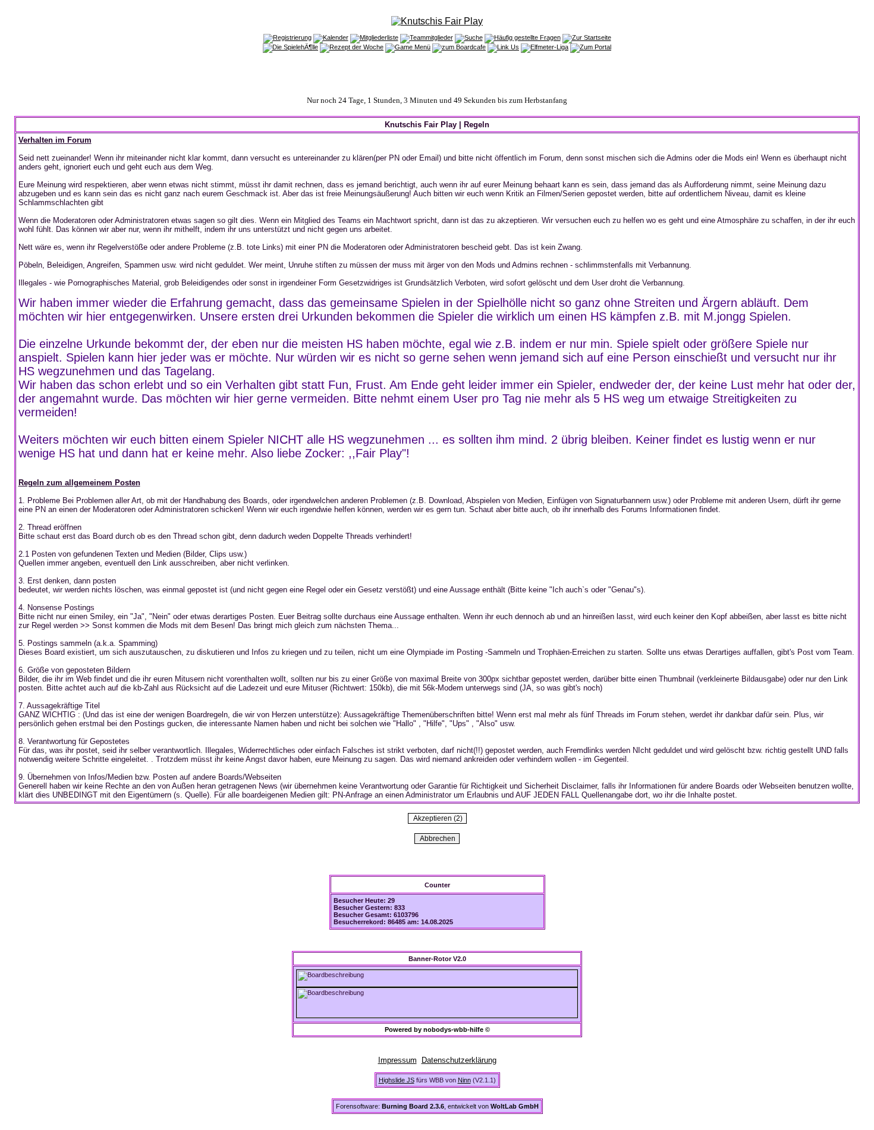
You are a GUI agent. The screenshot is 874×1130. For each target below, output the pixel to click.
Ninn (464, 1080)
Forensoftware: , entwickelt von (437, 1106)
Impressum (397, 1060)
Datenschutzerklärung (459, 1060)
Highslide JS (396, 1080)
